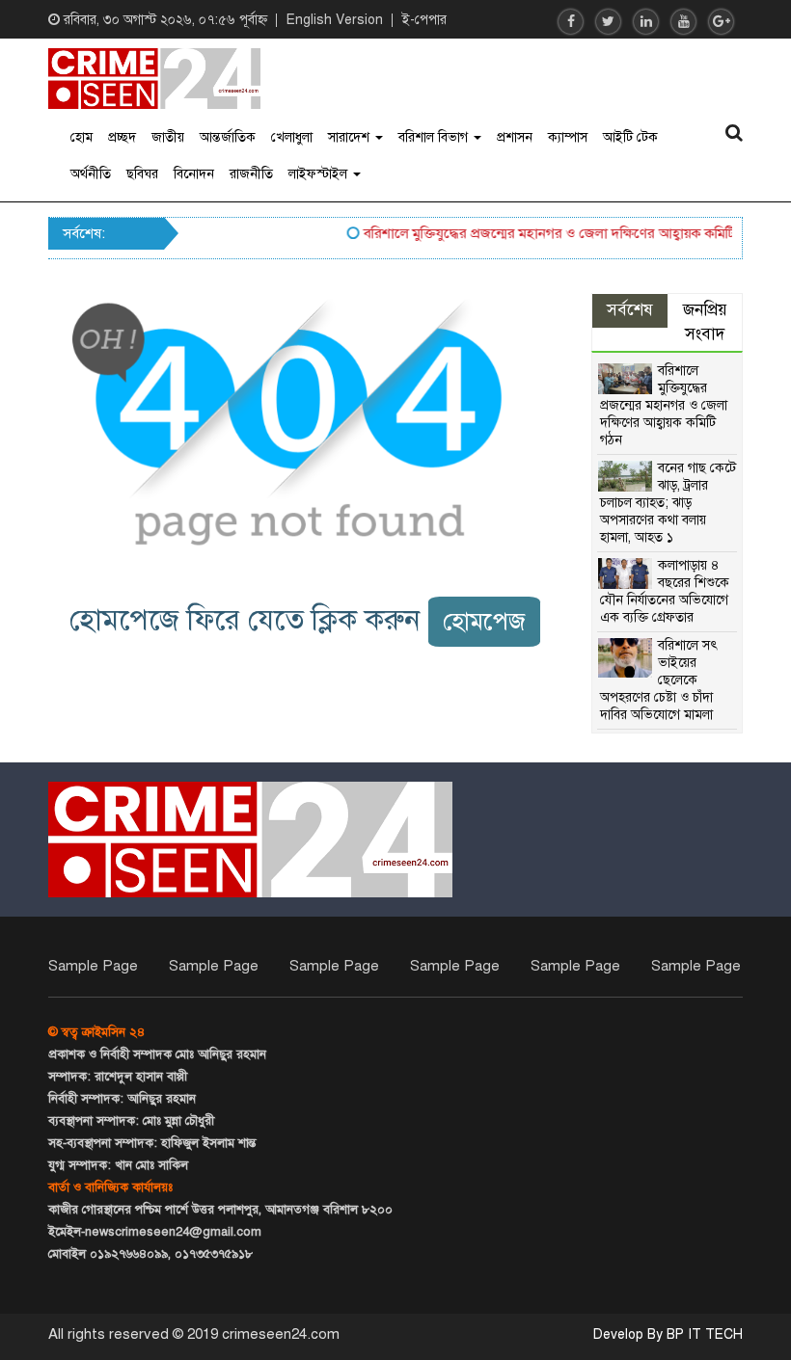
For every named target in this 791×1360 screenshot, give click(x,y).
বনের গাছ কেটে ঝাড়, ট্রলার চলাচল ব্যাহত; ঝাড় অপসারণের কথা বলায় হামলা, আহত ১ (668, 503)
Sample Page (93, 965)
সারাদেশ (350, 137)
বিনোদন (194, 174)
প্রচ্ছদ (122, 137)
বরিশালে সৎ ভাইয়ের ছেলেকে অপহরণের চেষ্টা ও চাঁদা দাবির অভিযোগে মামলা (659, 680)
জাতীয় (167, 137)
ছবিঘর (142, 174)
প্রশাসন (514, 137)
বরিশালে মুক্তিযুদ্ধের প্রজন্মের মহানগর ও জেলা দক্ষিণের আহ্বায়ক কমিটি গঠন (553, 233)
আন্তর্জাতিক (228, 137)
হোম (81, 137)
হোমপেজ (484, 621)
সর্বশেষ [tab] (630, 310)
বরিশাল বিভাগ (435, 137)
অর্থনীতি (90, 174)
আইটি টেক (630, 137)
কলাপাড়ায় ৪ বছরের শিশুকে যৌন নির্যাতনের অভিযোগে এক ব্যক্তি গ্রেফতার (664, 591)
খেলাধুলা (292, 137)
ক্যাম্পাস (567, 137)
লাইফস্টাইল (319, 174)
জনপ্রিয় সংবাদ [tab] (705, 322)
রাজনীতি (251, 174)
